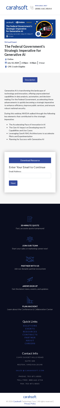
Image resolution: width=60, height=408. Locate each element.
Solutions (30, 326)
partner (30, 337)
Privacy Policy (30, 404)
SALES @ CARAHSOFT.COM (30, 370)
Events (30, 328)
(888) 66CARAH (43, 8)
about (30, 340)
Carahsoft (17, 401)
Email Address (15, 171)
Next (13, 183)
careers (30, 343)
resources (30, 331)
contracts (30, 334)
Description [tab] (30, 80)
